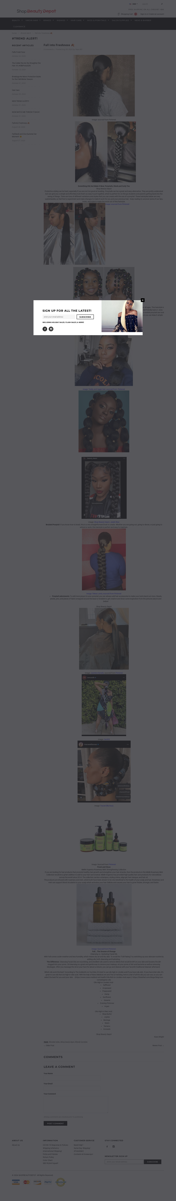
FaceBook (45, 329)
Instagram (51, 329)
